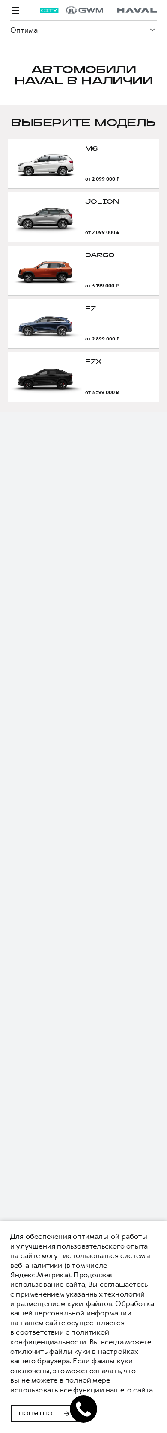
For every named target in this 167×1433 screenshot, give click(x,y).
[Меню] (15, 10)
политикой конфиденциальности (59, 1336)
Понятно (36, 1414)
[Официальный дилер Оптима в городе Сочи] (111, 10)
